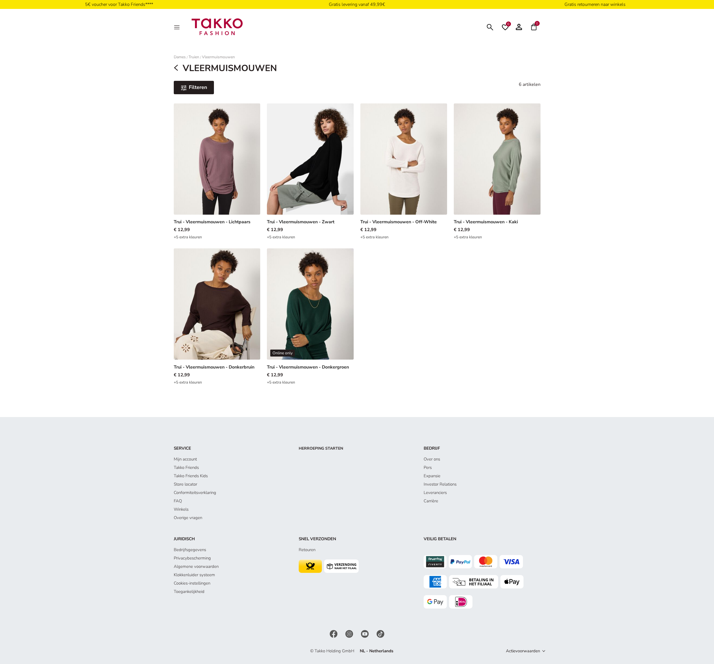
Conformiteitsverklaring (195, 492)
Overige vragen (188, 517)
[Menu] (177, 27)
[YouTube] (365, 633)
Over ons (432, 459)
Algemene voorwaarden (196, 566)
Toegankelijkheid (189, 591)
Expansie (432, 476)
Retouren (307, 549)
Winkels (181, 509)
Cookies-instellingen (192, 583)
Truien (194, 57)
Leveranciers (435, 492)
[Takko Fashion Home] (217, 26)
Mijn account (185, 459)
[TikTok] (380, 633)
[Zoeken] (490, 26)
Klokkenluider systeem (194, 575)
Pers (428, 467)
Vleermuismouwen (218, 57)
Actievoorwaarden (523, 651)
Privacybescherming (192, 558)
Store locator (185, 484)
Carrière (431, 501)
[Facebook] (334, 633)
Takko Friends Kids (191, 476)
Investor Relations (440, 484)
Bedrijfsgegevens (190, 549)
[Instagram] (349, 633)
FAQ (178, 501)
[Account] (519, 27)
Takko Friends (186, 467)
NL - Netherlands (376, 651)
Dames (180, 57)
